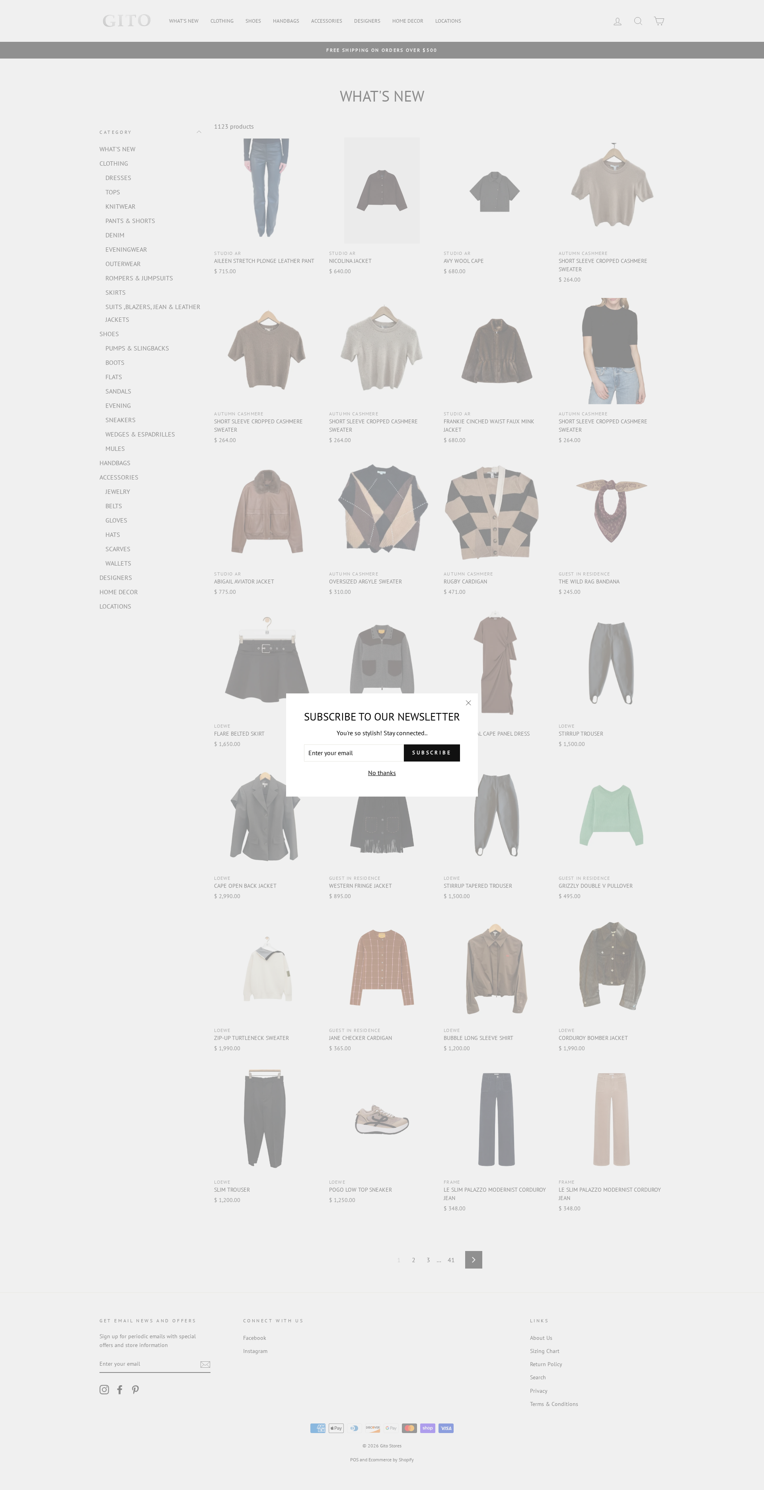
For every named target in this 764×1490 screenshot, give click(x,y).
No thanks (382, 773)
